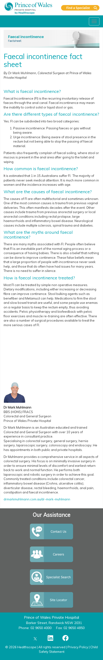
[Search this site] (80, 8)
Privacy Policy (78, 647)
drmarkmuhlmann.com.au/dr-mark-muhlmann (37, 499)
